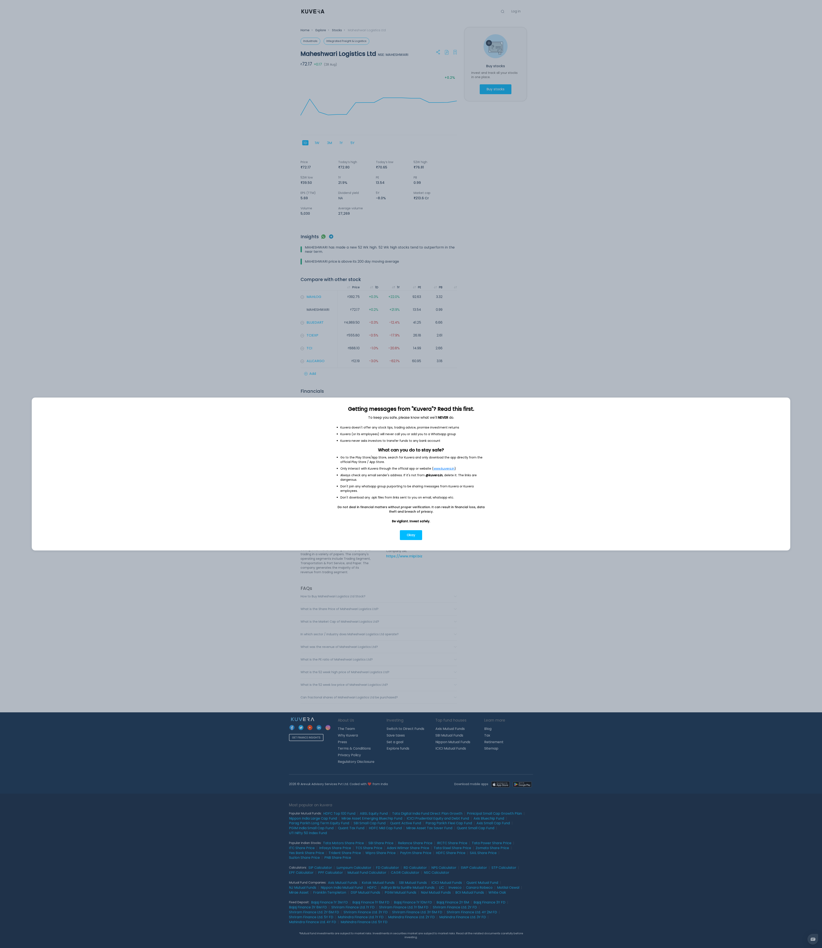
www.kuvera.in (443, 468)
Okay (411, 535)
